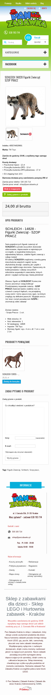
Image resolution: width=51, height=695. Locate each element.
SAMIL (39, 684)
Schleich (24, 470)
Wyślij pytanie (12, 458)
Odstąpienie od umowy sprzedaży (34, 575)
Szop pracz (34, 470)
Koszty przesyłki (16, 562)
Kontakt (32, 570)
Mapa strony (14, 574)
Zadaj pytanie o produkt (17, 195)
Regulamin (33, 566)
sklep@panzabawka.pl (29, 184)
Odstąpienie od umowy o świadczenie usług (17, 582)
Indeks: (5, 146)
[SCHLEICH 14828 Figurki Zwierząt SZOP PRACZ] (12, 134)
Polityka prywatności (17, 566)
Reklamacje (33, 562)
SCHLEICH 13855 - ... (10, 374)
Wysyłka (18, 3)
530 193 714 (26, 182)
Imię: (7, 438)
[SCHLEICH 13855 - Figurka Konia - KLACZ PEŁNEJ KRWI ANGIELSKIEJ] (13, 360)
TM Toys (12, 150)
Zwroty (12, 570)
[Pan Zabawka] (27, 22)
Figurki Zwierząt (13, 470)
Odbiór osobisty (30, 3)
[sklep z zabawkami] (25, 502)
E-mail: (8, 446)
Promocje (8, 3)
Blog (42, 3)
